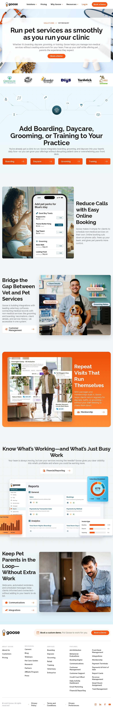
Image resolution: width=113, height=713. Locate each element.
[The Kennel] (65, 79)
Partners (28, 668)
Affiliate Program (31, 672)
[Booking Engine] (38, 222)
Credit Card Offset (77, 677)
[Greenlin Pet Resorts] (9, 79)
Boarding (51, 650)
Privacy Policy (34, 704)
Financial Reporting (78, 691)
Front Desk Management (97, 651)
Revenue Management (97, 678)
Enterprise (51, 673)
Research (29, 664)
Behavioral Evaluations (74, 655)
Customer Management (75, 668)
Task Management (99, 689)
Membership (97, 660)
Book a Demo (100, 4)
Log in (84, 4)
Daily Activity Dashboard (75, 682)
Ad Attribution (75, 650)
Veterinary (51, 669)
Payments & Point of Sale (100, 668)
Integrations (97, 656)
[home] (12, 4)
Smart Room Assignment (97, 684)
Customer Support (77, 673)
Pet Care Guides (31, 661)
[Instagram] (95, 704)
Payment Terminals (100, 664)
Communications (77, 664)
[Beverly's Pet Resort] (47, 79)
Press (27, 676)
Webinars (29, 657)
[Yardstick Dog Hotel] (84, 79)
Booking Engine (76, 660)
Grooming (51, 658)
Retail (49, 661)
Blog (27, 653)
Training (50, 665)
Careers (28, 649)
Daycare (50, 654)
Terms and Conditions (51, 704)
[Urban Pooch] (103, 79)
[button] (32, 4)
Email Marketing (76, 687)
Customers (6, 654)
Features (73, 646)
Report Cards (97, 673)
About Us (6, 650)
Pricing (44, 4)
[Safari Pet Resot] (28, 79)
